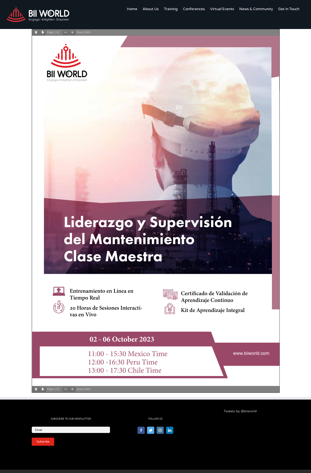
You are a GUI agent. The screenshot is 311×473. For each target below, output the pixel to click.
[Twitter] (150, 430)
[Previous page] (36, 32)
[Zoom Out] (65, 32)
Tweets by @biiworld (240, 411)
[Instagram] (160, 430)
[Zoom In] (72, 32)
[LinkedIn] (169, 430)
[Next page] (43, 32)
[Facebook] (141, 430)
